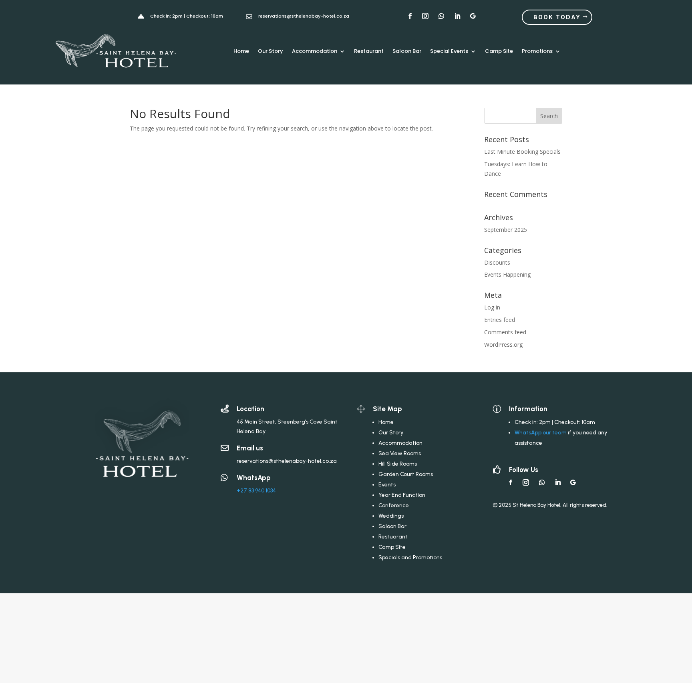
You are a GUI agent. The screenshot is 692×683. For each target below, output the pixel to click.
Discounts (497, 262)
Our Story (270, 51)
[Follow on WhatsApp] (541, 482)
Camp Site (499, 51)
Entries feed (499, 319)
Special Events (449, 51)
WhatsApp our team (541, 432)
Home (241, 51)
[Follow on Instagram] (525, 482)
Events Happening (507, 274)
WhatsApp (254, 478)
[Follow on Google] (573, 482)
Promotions (537, 51)
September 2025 (505, 229)
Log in (492, 307)
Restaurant (369, 51)
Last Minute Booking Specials (522, 151)
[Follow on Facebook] (510, 482)
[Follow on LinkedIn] (557, 482)
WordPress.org (503, 344)
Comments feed (505, 332)
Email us (250, 448)
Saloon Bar (406, 51)
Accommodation (314, 51)
